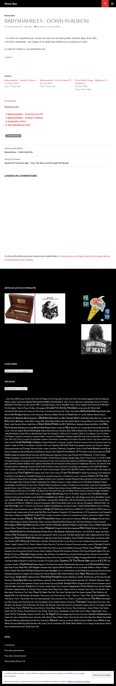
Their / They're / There (76, 595)
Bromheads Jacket (17, 433)
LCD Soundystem (91, 512)
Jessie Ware (104, 500)
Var (11, 617)
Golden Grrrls (77, 482)
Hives (108, 488)
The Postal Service (26, 602)
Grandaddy (10, 485)
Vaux (16, 617)
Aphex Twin (16, 408)
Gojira (68, 482)
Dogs (77, 458)
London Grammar (53, 515)
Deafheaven (39, 451)
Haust (69, 488)
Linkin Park (39, 515)
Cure (49, 445)
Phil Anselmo (65, 551)
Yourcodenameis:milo (15, 626)
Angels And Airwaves (90, 405)
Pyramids (49, 561)
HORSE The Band (37, 490)
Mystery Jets (81, 531)
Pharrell (56, 551)
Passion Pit (32, 548)
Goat (33, 481)
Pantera (68, 544)
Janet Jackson (30, 500)
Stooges (80, 583)
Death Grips (87, 451)
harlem (63, 488)
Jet (6, 503)
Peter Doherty (46, 551)
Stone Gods (39, 583)
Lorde (63, 515)
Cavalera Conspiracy (23, 436)
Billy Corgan (35, 421)
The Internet (60, 595)
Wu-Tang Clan (44, 623)
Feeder (57, 469)
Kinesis (41, 509)
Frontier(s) (9, 476)
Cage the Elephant (50, 433)
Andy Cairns (75, 405)
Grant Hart (32, 485)
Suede (29, 586)
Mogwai (49, 528)
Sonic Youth (83, 576)
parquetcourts (11, 548)
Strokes (13, 586)
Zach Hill (35, 626)
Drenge (8, 460)
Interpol (16, 497)
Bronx (28, 433)
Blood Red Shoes (42, 427)
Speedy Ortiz (50, 580)
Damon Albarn (103, 445)
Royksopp (44, 570)
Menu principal (112, 3)
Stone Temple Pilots (67, 583)
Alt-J (38, 404)
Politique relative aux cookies (78, 681)
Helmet (101, 488)
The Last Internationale (40, 598)
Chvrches (72, 439)
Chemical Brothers (94, 436)
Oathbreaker (89, 538)
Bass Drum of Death (63, 414)
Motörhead (16, 531)
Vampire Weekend (97, 614)
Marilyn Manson (74, 518)
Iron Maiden (25, 497)
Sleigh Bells (21, 576)
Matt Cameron (45, 522)
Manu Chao (61, 518)
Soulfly (107, 577)
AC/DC (73, 398)
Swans (102, 586)
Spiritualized (72, 580)
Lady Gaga (17, 512)
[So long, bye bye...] (20, 308)
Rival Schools (66, 567)
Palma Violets (36, 544)
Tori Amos (19, 611)
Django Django (68, 458)
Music (50, 531)
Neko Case (29, 535)
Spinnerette (61, 580)
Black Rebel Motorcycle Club (54, 424)
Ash (98, 407)
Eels (33, 463)
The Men (96, 598)
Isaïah (33, 497)
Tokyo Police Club (95, 608)
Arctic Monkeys (69, 407)
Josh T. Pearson (25, 506)
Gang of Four (22, 479)
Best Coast (79, 417)
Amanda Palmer (49, 405)
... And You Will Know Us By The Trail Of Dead (26, 398)
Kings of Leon (51, 509)
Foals (15, 472)
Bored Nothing (31, 430)
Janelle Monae (16, 499)
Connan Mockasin (49, 442)
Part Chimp (22, 548)
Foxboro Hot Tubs (41, 473)
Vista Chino (68, 617)
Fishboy (82, 469)
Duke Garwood (37, 461)
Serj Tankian (34, 574)
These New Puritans (96, 602)
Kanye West (90, 505)
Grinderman (73, 485)
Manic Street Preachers (40, 518)
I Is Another (74, 493)
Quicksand (94, 561)
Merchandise (24, 524)
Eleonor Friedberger (19, 466)
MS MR (26, 531)
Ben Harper (68, 417)
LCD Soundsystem (75, 512)
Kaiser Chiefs (77, 505)
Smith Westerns (70, 577)
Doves (82, 458)
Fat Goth (43, 469)
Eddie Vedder (24, 463)
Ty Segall (50, 614)
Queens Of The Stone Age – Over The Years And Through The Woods (37, 161)
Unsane (76, 614)
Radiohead (26, 564)
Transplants (64, 611)
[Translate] (10, 100)
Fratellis (83, 473)
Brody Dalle (99, 430)
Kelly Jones (14, 509)
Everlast (63, 466)
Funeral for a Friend (61, 476)
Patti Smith (42, 548)
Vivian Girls (79, 617)
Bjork (53, 421)
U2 (57, 614)
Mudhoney (35, 531)
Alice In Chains (101, 401)
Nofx (74, 538)
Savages (53, 570)
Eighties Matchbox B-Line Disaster (50, 463)
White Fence (92, 620)
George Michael (72, 479)
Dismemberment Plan (30, 458)
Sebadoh (8, 574)
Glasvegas (13, 482)
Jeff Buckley (63, 500)
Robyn (8, 570)
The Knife (24, 598)
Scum (108, 570)
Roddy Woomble (18, 570)
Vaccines (84, 614)
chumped (63, 439)
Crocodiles (29, 445)
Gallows (13, 479)
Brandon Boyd (45, 430)
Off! (17, 540)
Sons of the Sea (97, 577)
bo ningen (19, 430)
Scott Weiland (81, 570)
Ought (13, 544)
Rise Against (53, 567)
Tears (60, 589)
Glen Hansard (24, 482)
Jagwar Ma (70, 497)
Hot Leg (61, 491)
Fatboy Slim (34, 469)
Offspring (24, 541)
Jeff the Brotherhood (78, 500)
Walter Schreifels (104, 617)
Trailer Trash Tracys (50, 611)
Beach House (99, 414)
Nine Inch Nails (23, 537)
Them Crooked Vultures (79, 598)
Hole (18, 490)
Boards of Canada (79, 427)
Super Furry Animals (59, 586)
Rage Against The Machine (45, 564)
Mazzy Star (71, 521)
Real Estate (14, 567)
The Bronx (19, 592)
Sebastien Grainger (20, 574)
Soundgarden (20, 580)
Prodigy (75, 557)
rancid (87, 564)
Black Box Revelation (65, 421)
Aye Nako (75, 411)
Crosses (38, 445)
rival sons (77, 567)
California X (64, 433)
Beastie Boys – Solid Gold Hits (19, 150)
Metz (43, 525)
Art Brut (92, 408)
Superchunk (44, 586)
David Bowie (93, 448)
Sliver (37, 577)
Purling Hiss (31, 560)
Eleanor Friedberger (80, 463)
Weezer (53, 620)
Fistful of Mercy (92, 469)
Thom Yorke (16, 608)
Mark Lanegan (90, 518)
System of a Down (27, 589)
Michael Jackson (61, 524)
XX (63, 623)
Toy (39, 611)
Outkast (20, 544)
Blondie (14, 427)
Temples (81, 589)
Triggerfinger (96, 611)
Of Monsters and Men (39, 541)
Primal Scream (58, 557)
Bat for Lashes (80, 414)
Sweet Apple (13, 589)
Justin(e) (67, 506)
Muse (44, 531)
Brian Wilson (72, 430)
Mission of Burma (31, 528)
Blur (68, 427)
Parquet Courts (102, 544)
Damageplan (79, 445)
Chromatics (53, 439)
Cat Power (9, 436)
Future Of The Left (98, 475)
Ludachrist (92, 515)
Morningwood (73, 528)
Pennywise (21, 551)
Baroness (49, 414)
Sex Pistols (45, 574)
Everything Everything (77, 466)
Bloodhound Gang (25, 427)
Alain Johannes (18, 401)
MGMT (49, 525)
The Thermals (29, 605)
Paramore (76, 544)
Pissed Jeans (95, 551)
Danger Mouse (30, 448)
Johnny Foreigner (85, 503)
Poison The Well (57, 554)
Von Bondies (90, 617)
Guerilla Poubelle (98, 485)
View (55, 617)
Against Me (92, 398)
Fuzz (7, 479)
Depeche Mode (18, 455)
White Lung (104, 620)
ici (24, 49)
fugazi (40, 476)
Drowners (16, 461)
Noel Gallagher (65, 538)
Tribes (87, 611)
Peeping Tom (10, 551)
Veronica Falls (40, 617)
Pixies (8, 554)
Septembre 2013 (17, 121)
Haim (57, 488)
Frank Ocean (54, 473)
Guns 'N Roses (23, 488)
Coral (90, 442)
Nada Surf (99, 531)
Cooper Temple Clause (76, 442)
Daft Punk (69, 445)
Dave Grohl (81, 448)
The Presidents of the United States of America (55, 602)
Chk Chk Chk (10, 439)
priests (48, 557)
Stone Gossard (50, 583)
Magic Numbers (18, 518)
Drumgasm (26, 461)
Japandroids (52, 500)
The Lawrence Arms (59, 598)
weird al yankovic (66, 620)
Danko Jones (43, 448)
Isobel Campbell (45, 496)
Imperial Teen (86, 494)
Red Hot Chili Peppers (30, 567)
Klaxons (71, 509)
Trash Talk (74, 611)
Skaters (103, 574)
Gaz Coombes (58, 479)
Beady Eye (10, 417)
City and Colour (84, 439)
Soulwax (8, 580)
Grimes (64, 485)
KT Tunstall (87, 509)
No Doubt (53, 538)
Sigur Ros (85, 573)
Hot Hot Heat (51, 491)
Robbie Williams (88, 567)
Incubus (96, 493)
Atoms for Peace (25, 411)
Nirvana (36, 537)
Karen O (100, 506)
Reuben (44, 567)
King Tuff (63, 509)
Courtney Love (100, 442)
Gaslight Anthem (44, 479)
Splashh (81, 580)
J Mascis (28, 502)
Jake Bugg (80, 497)
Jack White (59, 497)
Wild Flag (22, 623)
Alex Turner (69, 402)
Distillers (44, 458)
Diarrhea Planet (70, 455)
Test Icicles (90, 589)
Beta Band (90, 418)
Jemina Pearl (92, 500)
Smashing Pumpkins (51, 576)
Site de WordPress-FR (15, 661)
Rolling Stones (33, 570)
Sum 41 (35, 586)
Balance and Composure (33, 414)
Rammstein (70, 564)
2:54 (50, 399)
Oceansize (100, 538)
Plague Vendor (37, 554)
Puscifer (40, 561)
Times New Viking (53, 608)
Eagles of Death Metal (97, 460)
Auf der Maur (64, 411)
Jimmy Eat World (16, 503)
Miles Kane (100, 524)
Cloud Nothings (23, 442)
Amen (58, 405)
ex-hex (90, 466)
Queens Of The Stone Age (75, 560)
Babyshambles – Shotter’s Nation (20, 80)
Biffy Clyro (10, 421)
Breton (63, 430)
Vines (60, 617)
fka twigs (104, 469)
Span (30, 580)
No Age (44, 538)
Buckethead (37, 433)
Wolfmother (32, 623)
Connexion (10, 645)
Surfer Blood (87, 586)
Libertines (9, 515)
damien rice (91, 445)
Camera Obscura (79, 433)
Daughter (71, 448)
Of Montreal (54, 541)
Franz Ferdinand (70, 472)
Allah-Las (22, 405)
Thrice (25, 607)
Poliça (67, 554)
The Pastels (13, 602)
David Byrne (105, 448)
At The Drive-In (40, 411)
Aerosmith (82, 399)
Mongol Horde (61, 528)
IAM (32, 494)
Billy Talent (45, 421)
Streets (88, 583)
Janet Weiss (41, 500)
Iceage (48, 493)
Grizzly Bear (84, 485)
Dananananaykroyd (14, 448)
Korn (78, 509)
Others (8, 544)
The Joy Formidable (95, 595)
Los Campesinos (74, 515)
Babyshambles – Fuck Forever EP (55, 80)
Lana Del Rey (40, 512)
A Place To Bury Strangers (33, 408)
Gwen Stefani (48, 488)
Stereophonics (27, 583)
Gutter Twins (36, 488)
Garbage (33, 479)
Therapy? (81, 601)
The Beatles (100, 589)
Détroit (83, 460)
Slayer (12, 577)
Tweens (30, 614)
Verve (49, 617)
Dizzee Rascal (54, 457)
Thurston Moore (37, 608)
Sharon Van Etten (58, 573)
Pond (73, 554)
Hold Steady (10, 490)
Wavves (16, 620)
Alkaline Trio (11, 404)
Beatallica (34, 418)
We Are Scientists (41, 620)
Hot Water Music (72, 491)
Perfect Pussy (33, 551)
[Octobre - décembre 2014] (96, 339)
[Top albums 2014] (50, 308)
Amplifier (65, 405)
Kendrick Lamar (26, 509)
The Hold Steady (22, 595)
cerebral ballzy (39, 436)
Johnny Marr (100, 502)
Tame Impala (42, 589)
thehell (89, 592)
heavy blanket (82, 488)
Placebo (24, 554)
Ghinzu (82, 479)
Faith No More (101, 466)
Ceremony (50, 436)
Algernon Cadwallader (84, 402)
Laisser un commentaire (48, 27)
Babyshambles (13, 136)
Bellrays (57, 418)
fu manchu (47, 476)
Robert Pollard (102, 567)
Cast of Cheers (102, 433)
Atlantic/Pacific (11, 411)
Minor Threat (16, 528)
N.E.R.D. (91, 531)
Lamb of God (27, 512)
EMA (43, 466)
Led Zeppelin (105, 512)
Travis (82, 611)
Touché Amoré (31, 611)
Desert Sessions (33, 455)
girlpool (89, 479)
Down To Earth (98, 458)
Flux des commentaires (15, 655)
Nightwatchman (98, 535)
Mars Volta (9, 522)
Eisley (68, 463)
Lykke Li (101, 515)
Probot (68, 557)
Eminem (49, 466)
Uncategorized (66, 614)
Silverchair (95, 574)
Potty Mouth (91, 554)
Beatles (43, 417)
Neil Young (18, 534)
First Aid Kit (72, 469)
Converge (61, 442)
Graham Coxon (99, 481)
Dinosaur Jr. (89, 454)
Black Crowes (81, 421)
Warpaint (9, 620)
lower (85, 515)
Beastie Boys (22, 417)
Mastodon (34, 521)
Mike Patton (89, 525)
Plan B (46, 554)
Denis (29, 27)
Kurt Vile (96, 509)
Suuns (95, 586)
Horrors (24, 491)
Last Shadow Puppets (57, 512)
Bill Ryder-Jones (23, 421)
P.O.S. (26, 544)
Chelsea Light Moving (75, 436)
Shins (77, 574)
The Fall (51, 592)
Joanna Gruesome (41, 503)
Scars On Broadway (66, 570)
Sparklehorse (38, 580)
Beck (51, 417)
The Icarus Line (47, 595)
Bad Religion (16, 414)
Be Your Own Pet (103, 418)
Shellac (71, 573)
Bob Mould (93, 427)
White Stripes (11, 623)
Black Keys (105, 421)
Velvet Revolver (26, 617)
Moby (42, 528)
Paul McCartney (55, 548)
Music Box (11, 3)
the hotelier (35, 595)
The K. (17, 598)
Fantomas (21, 469)
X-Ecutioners (56, 623)
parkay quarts (88, 544)
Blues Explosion (58, 427)
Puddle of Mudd (18, 561)
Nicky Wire (85, 535)
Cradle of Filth (16, 445)
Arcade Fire (52, 407)
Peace (91, 548)
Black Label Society (13, 424)
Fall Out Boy (10, 469)
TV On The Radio (18, 614)
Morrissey (85, 528)
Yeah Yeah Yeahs (74, 623)
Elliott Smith (34, 466)
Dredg (107, 458)
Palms (45, 544)
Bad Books (101, 411)
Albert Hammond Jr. (54, 401)
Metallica (36, 524)
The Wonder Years (53, 605)
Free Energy (92, 473)
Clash (11, 442)
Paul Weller (68, 548)
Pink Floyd (84, 551)
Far (27, 469)
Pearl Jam (101, 547)
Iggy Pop (64, 493)
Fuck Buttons (20, 476)
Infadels (104, 494)
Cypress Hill (57, 445)
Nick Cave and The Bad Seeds (66, 534)
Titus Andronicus (80, 608)
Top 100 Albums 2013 (19, 124)
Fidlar (63, 469)
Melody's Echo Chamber (95, 522)
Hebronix (94, 488)
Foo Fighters (25, 472)
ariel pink (82, 408)
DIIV (81, 455)
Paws (85, 547)
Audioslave (52, 411)
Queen (56, 561)
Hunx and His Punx (21, 493)
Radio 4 (16, 564)
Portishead (80, 554)
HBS (74, 488)
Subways (21, 586)
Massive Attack (21, 521)
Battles (90, 414)
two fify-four (39, 614)
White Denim (80, 620)
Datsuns (62, 448)
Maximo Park (59, 521)
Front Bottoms (104, 473)
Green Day (43, 484)
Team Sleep (53, 589)
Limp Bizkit (28, 515)
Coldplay (36, 442)
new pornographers (43, 534)
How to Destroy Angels (90, 491)
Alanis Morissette (35, 401)
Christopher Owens (38, 439)
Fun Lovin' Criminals (78, 476)
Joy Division (38, 506)
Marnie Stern (104, 518)
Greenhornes (55, 485)
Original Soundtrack (92, 541)
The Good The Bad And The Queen (70, 592)
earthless (13, 463)
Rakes (61, 564)
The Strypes (17, 605)
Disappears (16, 458)
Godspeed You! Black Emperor (51, 482)
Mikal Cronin (76, 524)
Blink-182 (98, 424)
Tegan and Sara (70, 589)
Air (99, 399)
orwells (105, 541)
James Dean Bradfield (94, 497)
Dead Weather (27, 451)
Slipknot (31, 577)
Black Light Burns (30, 424)
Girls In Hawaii (99, 479)
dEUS (42, 455)
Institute (8, 497)
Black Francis (93, 421)
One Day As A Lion (74, 541)
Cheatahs (60, 436)
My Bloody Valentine (64, 531)
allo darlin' (31, 404)
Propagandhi (85, 557)
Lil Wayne (18, 515)
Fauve (50, 469)
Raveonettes (97, 564)
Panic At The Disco (56, 544)
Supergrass (74, 586)
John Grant (71, 503)
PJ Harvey (15, 554)
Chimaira (106, 436)
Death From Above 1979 (68, 451)
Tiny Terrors (67, 608)
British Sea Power (85, 430)
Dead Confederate (13, 451)
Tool (12, 611)
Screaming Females (97, 570)
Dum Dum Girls (52, 460)
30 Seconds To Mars (61, 399)
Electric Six (94, 463)
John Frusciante (58, 502)
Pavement (78, 548)
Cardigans (91, 433)
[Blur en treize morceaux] (96, 308)
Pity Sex (106, 551)
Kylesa (105, 509)
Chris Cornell (22, 439)
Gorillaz (88, 481)
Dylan (63, 460)
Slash (7, 577)
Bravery (55, 430)
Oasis (80, 537)
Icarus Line (39, 494)
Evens (56, 466)
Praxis (100, 554)
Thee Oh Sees (40, 592)
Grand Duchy (21, 485)
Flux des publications (14, 650)
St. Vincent (91, 580)
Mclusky (81, 521)
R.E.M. (103, 560)
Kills (35, 509)
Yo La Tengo (88, 623)
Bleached (89, 424)
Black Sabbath (77, 424)
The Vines (40, 605)
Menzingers (10, 524)
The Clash (28, 592)
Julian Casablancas (53, 505)
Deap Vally (51, 451)
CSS (44, 445)
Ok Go (63, 541)
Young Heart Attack (102, 623)
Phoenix (76, 551)
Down (88, 458)
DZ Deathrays (72, 460)
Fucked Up (32, 476)
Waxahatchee (27, 620)
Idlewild (56, 493)
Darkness (53, 448)
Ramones (80, 564)
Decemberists (99, 451)
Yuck (28, 626)
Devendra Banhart (54, 455)
